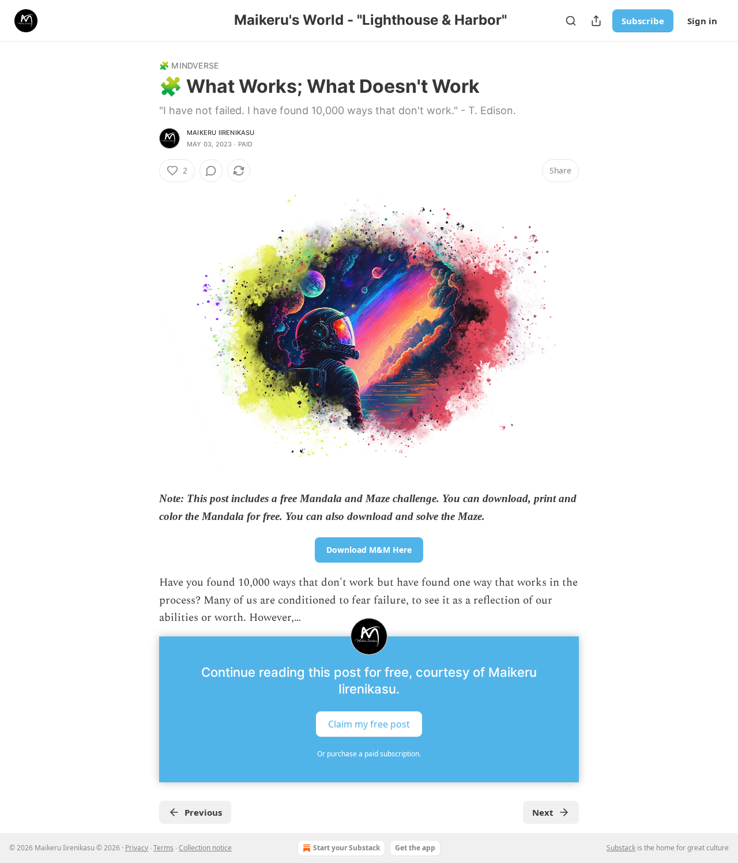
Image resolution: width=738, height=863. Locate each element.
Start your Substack (346, 848)
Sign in (702, 21)
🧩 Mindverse (189, 65)
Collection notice (205, 848)
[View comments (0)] (211, 170)
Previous (203, 812)
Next (543, 812)
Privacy (136, 848)
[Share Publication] (596, 20)
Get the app (415, 848)
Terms (163, 848)
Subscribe (643, 21)
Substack (621, 848)
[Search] (570, 20)
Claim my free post (369, 723)
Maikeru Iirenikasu (221, 133)
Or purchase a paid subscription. (369, 754)
